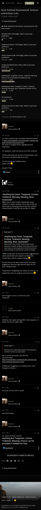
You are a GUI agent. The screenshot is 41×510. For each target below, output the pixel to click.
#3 (38, 228)
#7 (38, 388)
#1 (38, 136)
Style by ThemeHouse (20, 507)
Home (8, 500)
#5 (38, 317)
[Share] (35, 136)
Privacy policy (30, 497)
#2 (38, 191)
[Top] (12, 500)
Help (3, 500)
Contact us (6, 497)
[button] (3, 3)
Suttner (5, 16)
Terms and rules (18, 497)
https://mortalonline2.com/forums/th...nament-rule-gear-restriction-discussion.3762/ (20, 142)
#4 (38, 293)
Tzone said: (8, 346)
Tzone (10, 308)
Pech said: (7, 232)
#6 (38, 342)
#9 (38, 433)
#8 (38, 410)
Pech (10, 182)
